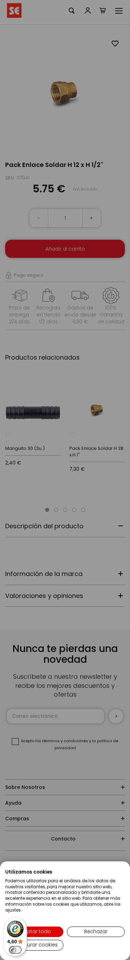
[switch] (15, 950)
